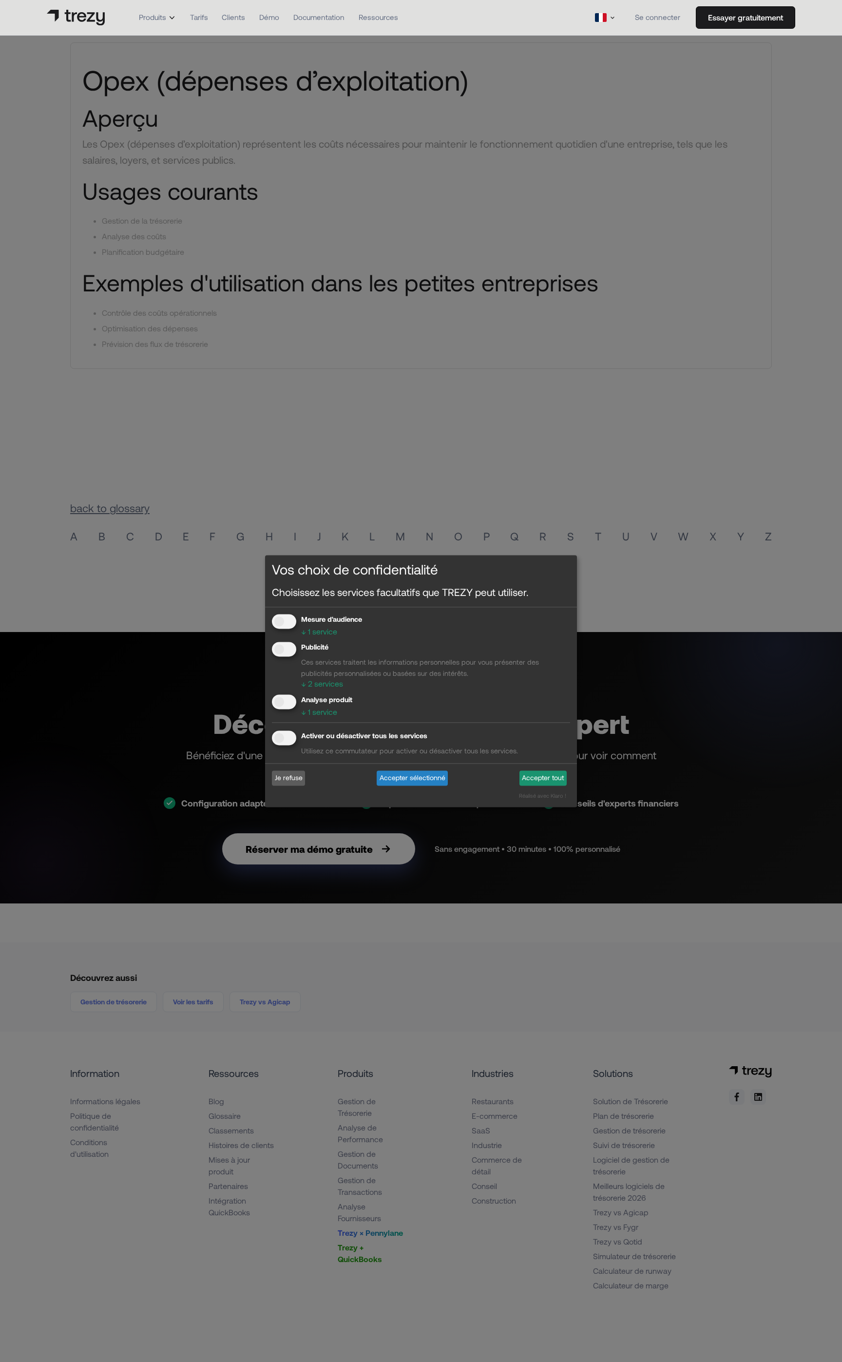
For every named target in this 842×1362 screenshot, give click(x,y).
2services (322, 684)
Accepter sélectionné (412, 778)
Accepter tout (543, 778)
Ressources (378, 17)
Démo (269, 17)
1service (319, 631)
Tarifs (199, 17)
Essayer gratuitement (745, 17)
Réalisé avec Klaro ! (542, 795)
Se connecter (657, 17)
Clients (233, 17)
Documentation (318, 17)
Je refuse (289, 778)
